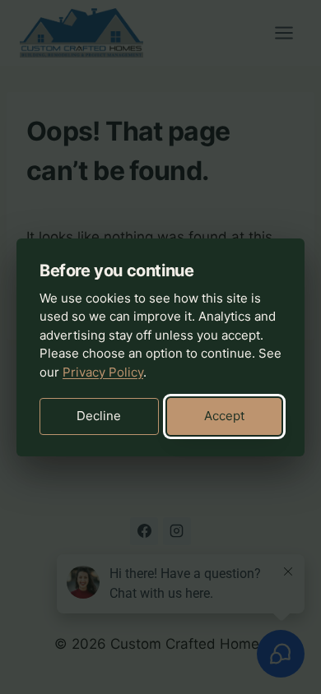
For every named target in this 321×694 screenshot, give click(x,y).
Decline (99, 415)
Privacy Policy (103, 372)
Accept (224, 415)
